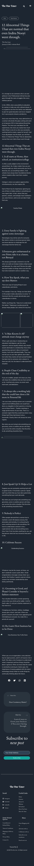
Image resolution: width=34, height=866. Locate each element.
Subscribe (16, 758)
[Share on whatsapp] (19, 680)
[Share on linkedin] (25, 680)
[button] (30, 5)
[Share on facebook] (9, 680)
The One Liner (9, 5)
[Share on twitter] (14, 680)
